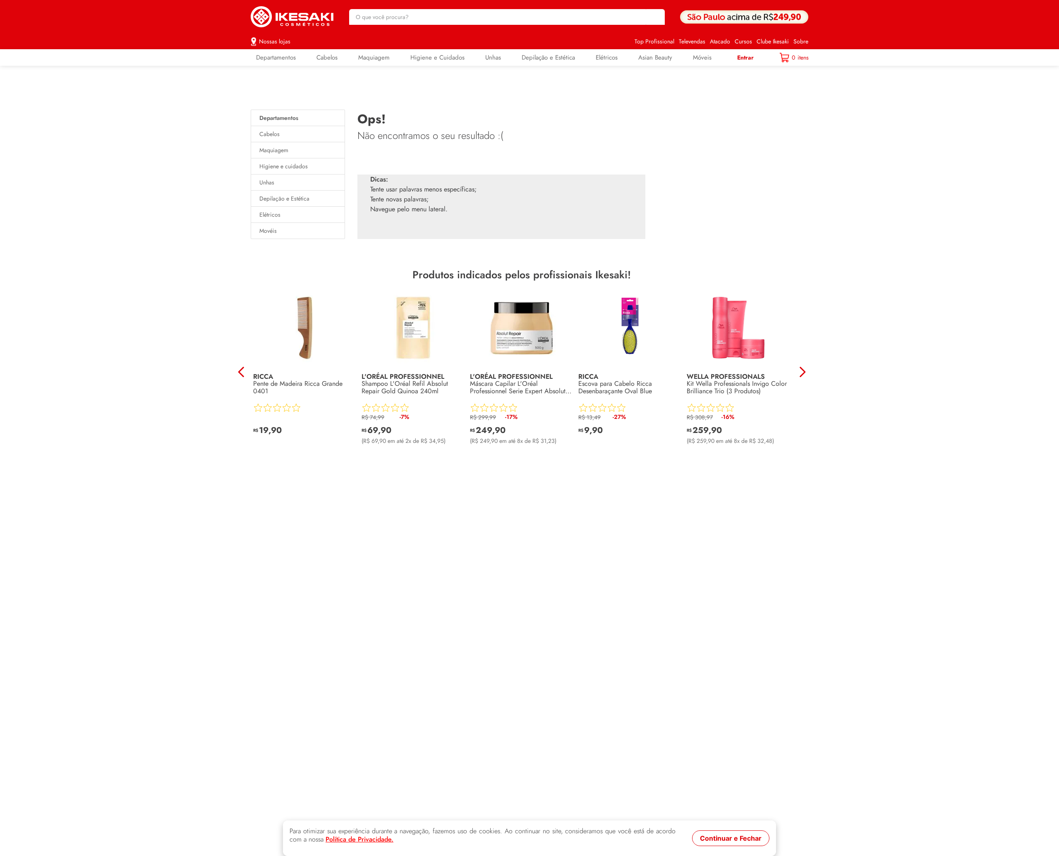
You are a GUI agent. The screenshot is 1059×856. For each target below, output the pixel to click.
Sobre (800, 41)
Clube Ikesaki (773, 41)
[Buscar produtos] (654, 17)
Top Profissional (654, 41)
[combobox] (507, 17)
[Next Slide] (802, 372)
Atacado (720, 41)
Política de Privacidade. (359, 839)
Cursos (743, 41)
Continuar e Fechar (731, 838)
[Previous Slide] (241, 372)
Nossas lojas (274, 41)
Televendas (692, 41)
